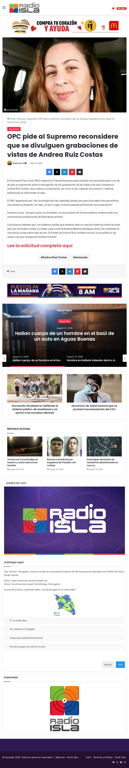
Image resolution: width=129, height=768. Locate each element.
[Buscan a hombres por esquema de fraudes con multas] (64, 446)
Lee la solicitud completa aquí (40, 246)
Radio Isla (17, 163)
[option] (64, 335)
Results (108, 664)
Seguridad (32, 118)
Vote (120, 664)
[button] (64, 605)
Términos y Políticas (103, 757)
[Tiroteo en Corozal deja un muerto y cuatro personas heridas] (24, 446)
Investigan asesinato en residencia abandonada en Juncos (102, 462)
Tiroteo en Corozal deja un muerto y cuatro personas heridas (22, 462)
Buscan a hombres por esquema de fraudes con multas (61, 462)
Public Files (120, 757)
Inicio (88, 757)
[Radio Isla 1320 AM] (24, 7)
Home (12, 118)
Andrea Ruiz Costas (54, 257)
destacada (81, 257)
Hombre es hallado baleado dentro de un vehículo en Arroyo (64, 336)
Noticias (21, 118)
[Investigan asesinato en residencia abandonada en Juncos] (104, 446)
